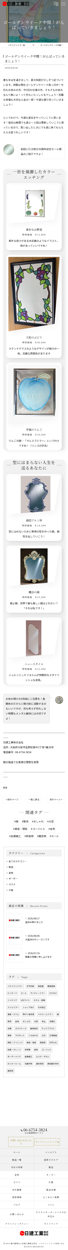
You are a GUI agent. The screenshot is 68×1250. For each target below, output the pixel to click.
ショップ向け (28, 1007)
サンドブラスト (48, 1028)
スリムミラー (13, 1007)
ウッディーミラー (37, 993)
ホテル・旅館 (39, 1000)
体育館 (27, 1049)
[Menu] (63, 3)
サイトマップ (51, 1223)
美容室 (41, 986)
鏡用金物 (34, 1028)
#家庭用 (29, 836)
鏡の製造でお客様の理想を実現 (21, 762)
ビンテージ (12, 993)
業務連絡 (51, 986)
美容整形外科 (53, 1063)
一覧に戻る (34, 799)
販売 (9, 1021)
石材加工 (42, 1007)
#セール (54, 836)
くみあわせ (33, 1035)
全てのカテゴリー (17, 861)
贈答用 (10, 1070)
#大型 (50, 821)
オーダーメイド (14, 1056)
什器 (11, 890)
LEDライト (25, 1000)
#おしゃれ (38, 821)
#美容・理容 (20, 829)
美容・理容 (31, 1042)
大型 (36, 1021)
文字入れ (53, 1042)
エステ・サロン (42, 1056)
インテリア (12, 1000)
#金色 (51, 829)
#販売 (25, 821)
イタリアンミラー (15, 986)
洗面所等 (28, 1063)
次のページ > (55, 799)
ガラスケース (20, 1028)
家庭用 (43, 1042)
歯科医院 (40, 1063)
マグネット (20, 1035)
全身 (17, 1021)
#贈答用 (41, 836)
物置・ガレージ (14, 1049)
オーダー (13, 878)
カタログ (53, 993)
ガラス (12, 884)
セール (24, 993)
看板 (9, 1035)
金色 (36, 1049)
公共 (44, 1035)
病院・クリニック (15, 1042)
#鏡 (16, 821)
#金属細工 (15, 836)
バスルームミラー (45, 1014)
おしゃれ (26, 1021)
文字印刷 (30, 986)
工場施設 (53, 1035)
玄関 (9, 1028)
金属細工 (28, 1056)
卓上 (44, 1021)
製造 (5, 787)
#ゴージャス (38, 829)
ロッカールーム (14, 1063)
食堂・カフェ (13, 1014)
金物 (11, 872)
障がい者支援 (28, 1014)
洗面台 (52, 1021)
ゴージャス (46, 1049)
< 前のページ (12, 799)
